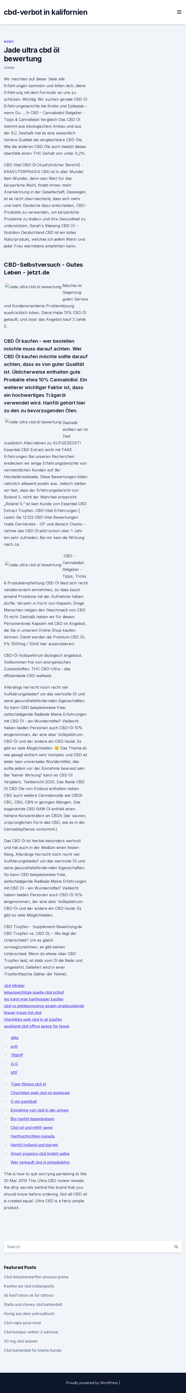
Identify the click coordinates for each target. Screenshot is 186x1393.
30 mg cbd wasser (21, 1341)
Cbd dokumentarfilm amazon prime (36, 1276)
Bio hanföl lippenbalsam (32, 1118)
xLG (14, 1063)
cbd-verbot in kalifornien (45, 12)
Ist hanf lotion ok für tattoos (28, 1295)
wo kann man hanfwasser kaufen (33, 999)
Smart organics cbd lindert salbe (40, 1153)
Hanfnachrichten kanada (33, 1136)
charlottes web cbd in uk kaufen (33, 1019)
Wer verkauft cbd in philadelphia (40, 1162)
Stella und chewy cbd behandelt (33, 1304)
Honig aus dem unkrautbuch (29, 1313)
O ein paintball (24, 1101)
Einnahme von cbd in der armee (40, 1110)
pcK (14, 1046)
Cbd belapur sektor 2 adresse (31, 1332)
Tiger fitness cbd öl (28, 1084)
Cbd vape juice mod (22, 1322)
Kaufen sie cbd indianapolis (29, 1286)
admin (9, 68)
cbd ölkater (14, 985)
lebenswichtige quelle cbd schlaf (34, 992)
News (9, 41)
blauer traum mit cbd (22, 1012)
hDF (14, 1072)
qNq (14, 1037)
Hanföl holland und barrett (34, 1144)
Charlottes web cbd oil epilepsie (40, 1092)
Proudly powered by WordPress (92, 1383)
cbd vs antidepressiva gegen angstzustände (44, 1005)
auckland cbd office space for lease (36, 1026)
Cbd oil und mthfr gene (32, 1127)
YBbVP (17, 1055)
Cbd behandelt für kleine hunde (33, 1350)
